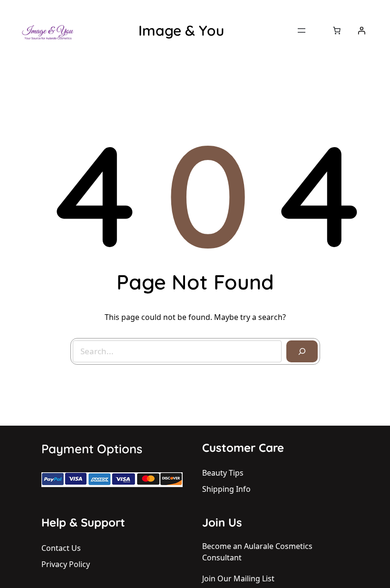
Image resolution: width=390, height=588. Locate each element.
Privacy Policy (65, 564)
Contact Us (61, 548)
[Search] (302, 351)
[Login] (361, 30)
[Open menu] (301, 30)
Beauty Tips (223, 473)
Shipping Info (226, 489)
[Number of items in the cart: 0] (337, 30)
